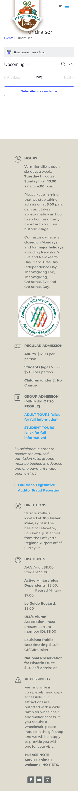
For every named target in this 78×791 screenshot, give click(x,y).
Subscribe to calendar (36, 91)
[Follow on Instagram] (47, 779)
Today (39, 76)
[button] (67, 9)
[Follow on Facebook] (30, 779)
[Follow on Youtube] (39, 779)
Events (8, 38)
